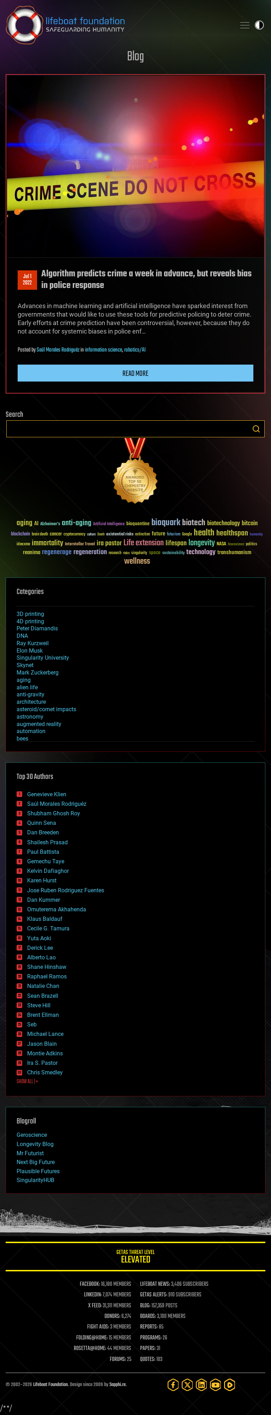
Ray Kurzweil (33, 643)
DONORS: (112, 1316)
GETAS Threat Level (135, 1257)
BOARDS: (148, 1316)
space (155, 553)
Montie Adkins (45, 1053)
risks (126, 553)
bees (22, 738)
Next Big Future (36, 1162)
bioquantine (138, 524)
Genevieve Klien (46, 794)
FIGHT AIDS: (98, 1327)
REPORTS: (149, 1327)
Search (256, 428)
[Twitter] (187, 1385)
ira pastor (109, 543)
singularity (139, 553)
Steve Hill (38, 1005)
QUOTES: (147, 1359)
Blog (135, 57)
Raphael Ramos (47, 976)
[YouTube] (215, 1385)
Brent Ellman (43, 1015)
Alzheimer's (50, 524)
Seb (32, 1024)
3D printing (30, 614)
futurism (173, 534)
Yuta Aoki (39, 938)
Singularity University (43, 657)
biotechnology (223, 523)
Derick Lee (40, 948)
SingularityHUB (35, 1180)
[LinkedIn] (201, 1385)
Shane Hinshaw (46, 967)
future (158, 533)
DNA (22, 635)
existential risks (119, 534)
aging (24, 523)
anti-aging (76, 523)
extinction (142, 534)
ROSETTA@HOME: (90, 1348)
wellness (137, 561)
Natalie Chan (43, 986)
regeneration (90, 552)
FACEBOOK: (90, 1284)
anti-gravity (30, 694)
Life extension (144, 543)
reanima (31, 552)
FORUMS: (118, 1359)
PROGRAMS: (151, 1338)
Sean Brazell (42, 996)
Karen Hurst (41, 880)
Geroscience (32, 1135)
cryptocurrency (74, 534)
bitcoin (250, 523)
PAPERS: (148, 1348)
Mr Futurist (30, 1153)
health (204, 533)
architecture (31, 701)
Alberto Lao (41, 957)
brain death (40, 534)
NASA (221, 544)
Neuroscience (236, 545)
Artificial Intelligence (109, 524)
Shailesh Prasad (47, 842)
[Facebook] (173, 1385)
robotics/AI (135, 350)
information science (103, 350)
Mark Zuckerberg (38, 672)
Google (187, 534)
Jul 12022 (27, 280)
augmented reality (39, 724)
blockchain (20, 534)
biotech (193, 523)
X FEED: (95, 1306)
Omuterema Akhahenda (56, 909)
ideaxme (23, 544)
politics (251, 544)
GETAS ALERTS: (153, 1295)
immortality (47, 543)
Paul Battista (43, 852)
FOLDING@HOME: (92, 1338)
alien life (27, 687)
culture (91, 534)
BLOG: (145, 1306)
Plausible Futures (38, 1171)
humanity (256, 535)
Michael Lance (45, 1034)
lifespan (176, 543)
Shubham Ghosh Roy (53, 813)
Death (100, 534)
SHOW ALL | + (27, 1081)
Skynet (25, 665)
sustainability (173, 553)
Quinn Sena (41, 823)
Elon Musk (30, 650)
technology (201, 552)
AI (36, 524)
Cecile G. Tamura (48, 928)
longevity (201, 543)
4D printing (30, 621)
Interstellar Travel (80, 544)
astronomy (30, 716)
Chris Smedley (45, 1072)
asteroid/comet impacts (46, 709)
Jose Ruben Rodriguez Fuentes (65, 890)
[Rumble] (229, 1385)
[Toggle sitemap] (244, 25)
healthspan (232, 533)
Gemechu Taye (45, 861)
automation (31, 731)
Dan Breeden (43, 832)
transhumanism (234, 552)
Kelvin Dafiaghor (48, 871)
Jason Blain (42, 1044)
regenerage (57, 552)
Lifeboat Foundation (50, 1385)
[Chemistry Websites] (135, 472)
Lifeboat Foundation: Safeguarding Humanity (118, 25)
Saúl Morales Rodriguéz (58, 350)
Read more (135, 374)
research (115, 553)
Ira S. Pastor (42, 1063)
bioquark (165, 523)
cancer (56, 534)
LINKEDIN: (93, 1295)
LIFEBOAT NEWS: (155, 1284)
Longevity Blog (35, 1144)
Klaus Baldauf (44, 919)
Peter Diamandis (37, 628)
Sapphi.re (117, 1385)
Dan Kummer (43, 900)
